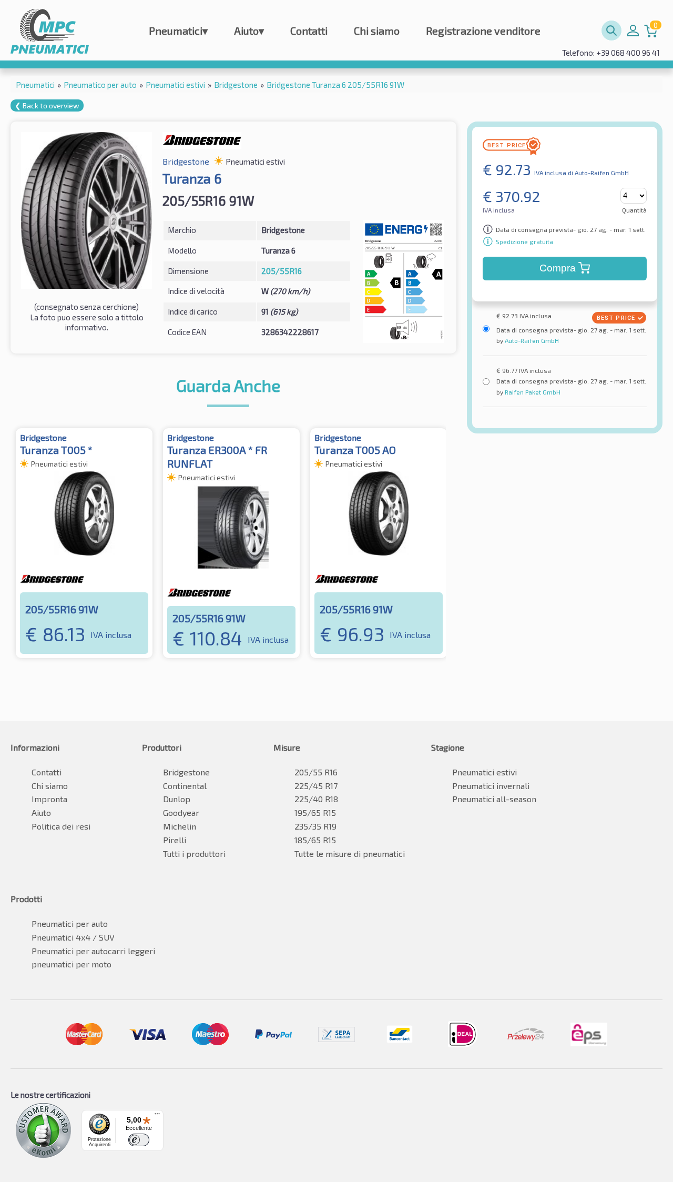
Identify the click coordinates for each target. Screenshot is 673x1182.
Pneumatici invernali (490, 786)
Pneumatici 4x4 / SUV (73, 937)
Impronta (49, 799)
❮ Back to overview (47, 105)
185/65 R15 (315, 840)
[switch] (138, 1140)
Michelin (179, 826)
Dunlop (176, 799)
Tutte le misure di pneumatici (349, 853)
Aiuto (249, 30)
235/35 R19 (315, 826)
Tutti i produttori (194, 853)
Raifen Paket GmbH (531, 392)
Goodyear (181, 812)
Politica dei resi (61, 826)
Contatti (309, 30)
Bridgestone (186, 772)
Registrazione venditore (483, 30)
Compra (557, 268)
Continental (185, 786)
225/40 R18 (316, 799)
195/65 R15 (315, 812)
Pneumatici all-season (494, 799)
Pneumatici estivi (484, 772)
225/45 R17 (316, 786)
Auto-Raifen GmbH (531, 340)
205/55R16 (281, 271)
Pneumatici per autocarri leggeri (93, 951)
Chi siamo (377, 30)
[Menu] (157, 1116)
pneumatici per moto (71, 964)
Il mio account (633, 30)
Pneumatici (178, 30)
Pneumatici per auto (70, 923)
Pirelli (174, 840)
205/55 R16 (316, 772)
